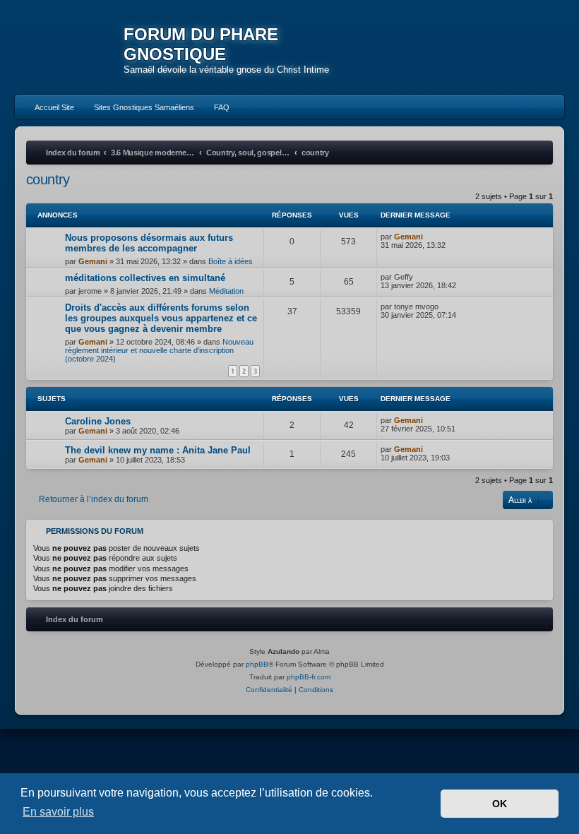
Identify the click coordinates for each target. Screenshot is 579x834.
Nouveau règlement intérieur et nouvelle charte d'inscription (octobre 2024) (159, 350)
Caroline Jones (98, 421)
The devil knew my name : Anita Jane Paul (158, 450)
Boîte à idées (230, 261)
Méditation (226, 291)
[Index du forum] (69, 49)
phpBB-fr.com (308, 677)
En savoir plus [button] (58, 812)
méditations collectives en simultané (145, 278)
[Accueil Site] (503, 47)
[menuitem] (48, 107)
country (48, 179)
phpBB (257, 664)
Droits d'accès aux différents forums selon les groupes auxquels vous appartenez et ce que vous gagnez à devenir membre (161, 318)
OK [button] (499, 803)
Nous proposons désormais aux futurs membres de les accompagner (149, 243)
